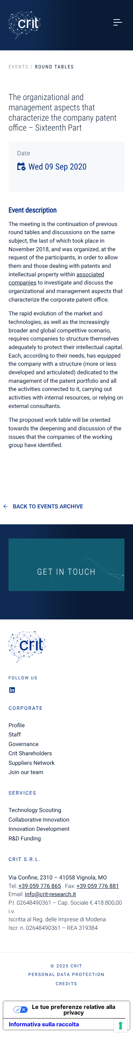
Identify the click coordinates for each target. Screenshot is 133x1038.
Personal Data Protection (66, 974)
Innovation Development (39, 829)
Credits (66, 983)
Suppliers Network (32, 763)
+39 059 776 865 (39, 886)
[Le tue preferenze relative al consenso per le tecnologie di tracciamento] (120, 1025)
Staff (15, 734)
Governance (24, 744)
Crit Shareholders (30, 753)
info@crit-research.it (50, 894)
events (19, 67)
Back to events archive (48, 506)
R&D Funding (25, 838)
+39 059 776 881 (98, 886)
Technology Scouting (35, 810)
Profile (17, 725)
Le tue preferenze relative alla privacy (73, 1009)
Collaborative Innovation (39, 819)
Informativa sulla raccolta (44, 1024)
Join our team (26, 772)
